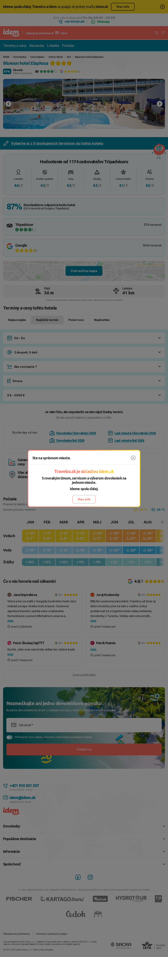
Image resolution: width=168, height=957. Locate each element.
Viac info (84, 499)
